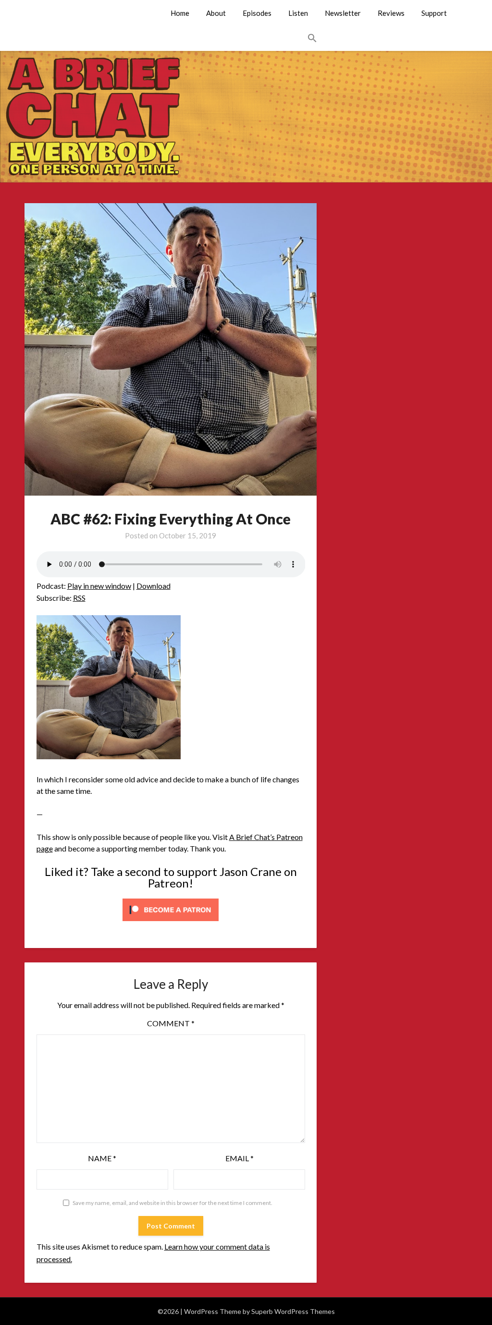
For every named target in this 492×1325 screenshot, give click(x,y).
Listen (298, 13)
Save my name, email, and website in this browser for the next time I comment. (172, 1202)
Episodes (257, 13)
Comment (171, 1023)
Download (153, 585)
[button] (312, 38)
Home (180, 13)
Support (434, 13)
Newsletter (343, 13)
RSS (79, 597)
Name (102, 1158)
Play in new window (99, 585)
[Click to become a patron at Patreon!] (171, 922)
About (216, 13)
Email (239, 1158)
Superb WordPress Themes (293, 1311)
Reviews (391, 13)
